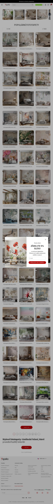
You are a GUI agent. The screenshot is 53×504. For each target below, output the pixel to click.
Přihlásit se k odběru (37, 262)
